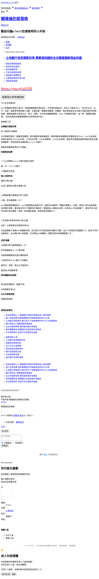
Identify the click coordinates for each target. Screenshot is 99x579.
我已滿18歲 (6, 574)
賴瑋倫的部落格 (14, 18)
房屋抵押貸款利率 (13, 343)
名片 (8, 48)
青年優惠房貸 (11, 69)
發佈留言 (5, 446)
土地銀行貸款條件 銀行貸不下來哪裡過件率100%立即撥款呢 (31, 321)
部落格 (9, 45)
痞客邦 (16, 415)
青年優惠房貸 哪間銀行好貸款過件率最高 (23, 329)
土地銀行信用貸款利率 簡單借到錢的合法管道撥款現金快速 (44, 57)
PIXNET (31, 546)
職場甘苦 (20, 422)
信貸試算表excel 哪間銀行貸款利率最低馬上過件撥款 (28, 315)
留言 (21, 415)
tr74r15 (4, 402)
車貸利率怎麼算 (12, 67)
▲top (3, 426)
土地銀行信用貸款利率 (15, 340)
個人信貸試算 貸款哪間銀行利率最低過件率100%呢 (27, 318)
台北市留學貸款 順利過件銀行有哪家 (21, 327)
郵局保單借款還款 (13, 64)
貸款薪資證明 (11, 81)
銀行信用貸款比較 (13, 352)
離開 (13, 574)
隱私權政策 (63, 546)
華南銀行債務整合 (13, 75)
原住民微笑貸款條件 (14, 349)
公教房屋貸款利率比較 (15, 78)
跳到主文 (5, 25)
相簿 (8, 42)
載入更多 (5, 431)
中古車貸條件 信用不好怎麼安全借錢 (21, 332)
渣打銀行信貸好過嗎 (14, 357)
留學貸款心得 (11, 337)
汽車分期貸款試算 (13, 72)
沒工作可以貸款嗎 (13, 346)
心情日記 (21, 37)
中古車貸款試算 (12, 354)
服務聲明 (72, 546)
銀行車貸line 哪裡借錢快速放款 (19, 324)
